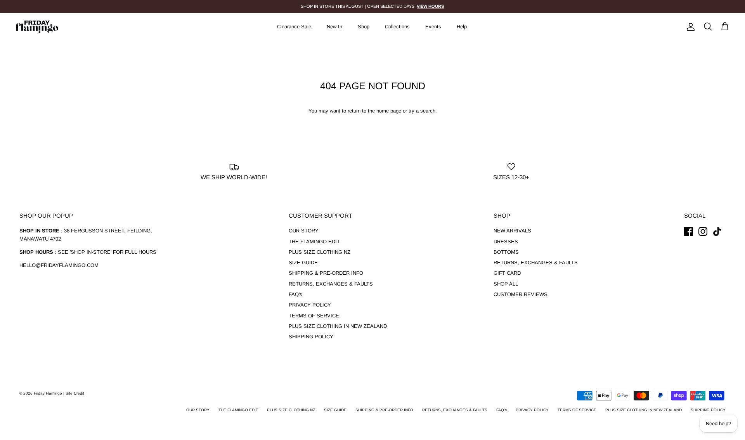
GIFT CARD (507, 273)
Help (462, 26)
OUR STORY (304, 231)
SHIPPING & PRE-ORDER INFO (326, 273)
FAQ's (295, 294)
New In (334, 26)
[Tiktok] (717, 231)
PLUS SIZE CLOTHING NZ (319, 252)
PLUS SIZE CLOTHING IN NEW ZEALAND (338, 326)
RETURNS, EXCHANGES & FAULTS (331, 284)
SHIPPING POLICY (311, 337)
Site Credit (75, 393)
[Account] (689, 26)
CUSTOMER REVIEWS (520, 294)
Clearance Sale (294, 26)
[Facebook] (688, 231)
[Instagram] (702, 231)
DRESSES (506, 241)
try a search (422, 111)
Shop (363, 26)
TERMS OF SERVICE (314, 316)
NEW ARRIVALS (512, 231)
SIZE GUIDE (303, 262)
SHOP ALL (506, 284)
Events (433, 26)
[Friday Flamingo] (37, 27)
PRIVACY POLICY (310, 305)
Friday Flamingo (48, 393)
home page (388, 111)
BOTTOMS (506, 252)
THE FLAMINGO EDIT (314, 241)
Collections (397, 26)
